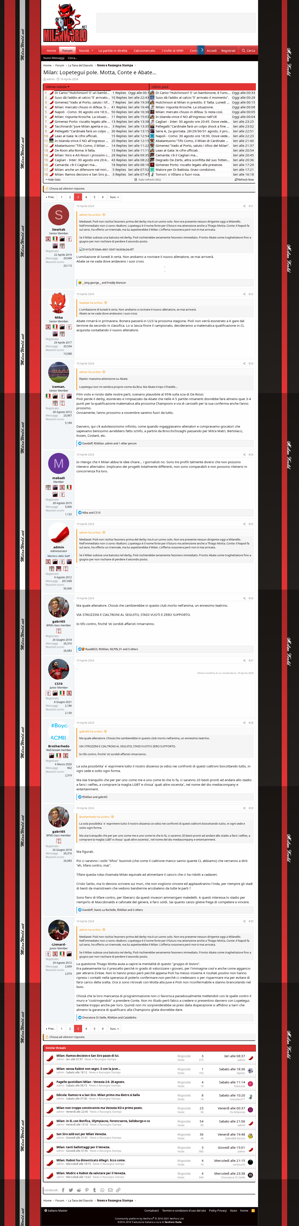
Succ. (113, 197)
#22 (251, 294)
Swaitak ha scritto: (91, 303)
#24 (251, 454)
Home (51, 50)
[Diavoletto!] (48, 239)
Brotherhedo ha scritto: (94, 817)
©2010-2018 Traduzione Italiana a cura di (150, 1222)
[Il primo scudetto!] (55, 239)
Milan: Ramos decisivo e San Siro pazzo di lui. (87, 1056)
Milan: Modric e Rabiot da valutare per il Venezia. (91, 1173)
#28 (251, 723)
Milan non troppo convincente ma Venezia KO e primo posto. (99, 1108)
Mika (59, 317)
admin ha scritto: (90, 215)
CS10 (59, 683)
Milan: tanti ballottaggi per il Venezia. (83, 1147)
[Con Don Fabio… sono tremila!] (55, 245)
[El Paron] (62, 239)
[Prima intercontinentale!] (62, 403)
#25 (251, 524)
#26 (251, 598)
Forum (67, 50)
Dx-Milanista (237, 1112)
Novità (84, 50)
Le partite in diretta (112, 50)
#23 (251, 363)
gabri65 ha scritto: (91, 731)
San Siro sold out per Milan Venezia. (81, 1134)
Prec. (51, 197)
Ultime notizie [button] (56, 87)
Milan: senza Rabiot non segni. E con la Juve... (88, 1069)
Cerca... (72, 58)
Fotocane (239, 1086)
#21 (251, 206)
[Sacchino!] (58, 568)
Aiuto (233, 1210)
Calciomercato (144, 50)
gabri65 (58, 621)
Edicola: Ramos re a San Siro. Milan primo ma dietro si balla (98, 1095)
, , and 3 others (111, 649)
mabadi (58, 478)
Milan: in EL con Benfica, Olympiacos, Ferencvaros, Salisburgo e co (103, 1121)
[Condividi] (244, 206)
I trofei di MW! (172, 50)
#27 (251, 660)
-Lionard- (58, 944)
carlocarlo (239, 1164)
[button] (92, 51)
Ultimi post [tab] (160, 87)
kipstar (241, 1073)
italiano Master (57, 1210)
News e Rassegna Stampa (100, 1059)
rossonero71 (237, 1099)
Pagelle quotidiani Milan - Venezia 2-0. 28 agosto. (90, 1082)
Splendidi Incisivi (235, 1138)
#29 (251, 808)
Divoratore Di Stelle (233, 1177)
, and (109, 1017)
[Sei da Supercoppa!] (62, 245)
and (104, 283)
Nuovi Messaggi (53, 58)
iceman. (58, 386)
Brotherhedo (58, 746)
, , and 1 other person (109, 443)
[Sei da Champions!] (69, 239)
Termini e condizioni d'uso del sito (184, 1210)
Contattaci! (151, 1210)
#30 (251, 921)
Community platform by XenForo (149, 1218)
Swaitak (58, 229)
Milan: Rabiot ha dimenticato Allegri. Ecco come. (91, 1160)
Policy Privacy (218, 1210)
